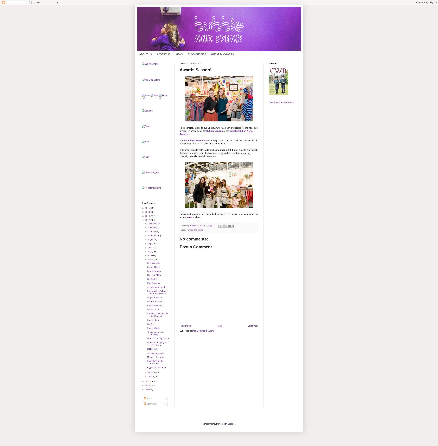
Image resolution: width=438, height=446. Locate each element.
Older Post (252, 326)
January (151, 376)
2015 (147, 208)
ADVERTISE (163, 54)
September (152, 235)
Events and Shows (195, 230)
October (151, 231)
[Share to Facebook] (229, 226)
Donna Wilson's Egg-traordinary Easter (157, 292)
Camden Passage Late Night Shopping (158, 314)
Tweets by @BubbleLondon (281, 102)
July (149, 243)
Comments (151, 404)
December (152, 223)
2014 (147, 212)
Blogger (231, 424)
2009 (147, 389)
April (149, 255)
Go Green (151, 324)
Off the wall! (152, 349)
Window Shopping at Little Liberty (156, 343)
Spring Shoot (153, 320)
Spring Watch (153, 328)
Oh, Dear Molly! (154, 275)
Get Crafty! (152, 279)
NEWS (179, 54)
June (150, 247)
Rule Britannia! (154, 283)
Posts (149, 399)
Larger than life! (154, 297)
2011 (147, 381)
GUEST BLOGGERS (222, 54)
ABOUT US (145, 54)
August (150, 239)
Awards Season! (154, 301)
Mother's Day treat (155, 357)
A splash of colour (155, 353)
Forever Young (154, 271)
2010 (147, 386)
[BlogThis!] (223, 226)
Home (219, 326)
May (149, 251)
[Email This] (219, 226)
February (151, 372)
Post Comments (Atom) (203, 331)
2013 (147, 216)
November (152, 227)
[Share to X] (226, 226)
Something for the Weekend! (155, 362)
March (150, 259)
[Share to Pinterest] (232, 226)
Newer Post (186, 326)
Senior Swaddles (155, 306)
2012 (147, 220)
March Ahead (153, 309)
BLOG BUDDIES (197, 54)
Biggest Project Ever (156, 367)
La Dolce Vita (153, 263)
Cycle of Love (153, 267)
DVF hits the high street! (158, 338)
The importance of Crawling (155, 333)
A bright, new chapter (157, 287)
